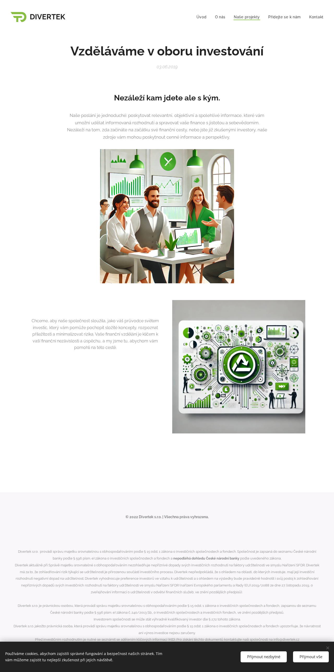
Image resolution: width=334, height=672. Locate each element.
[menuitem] (203, 17)
